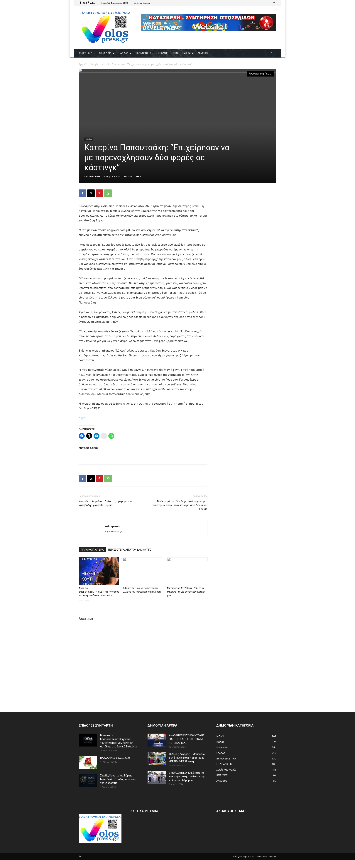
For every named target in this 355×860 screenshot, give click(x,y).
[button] (272, 53)
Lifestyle (94, 64)
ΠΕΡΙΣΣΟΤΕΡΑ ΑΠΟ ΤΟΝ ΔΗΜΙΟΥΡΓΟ (129, 549)
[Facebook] (274, 3)
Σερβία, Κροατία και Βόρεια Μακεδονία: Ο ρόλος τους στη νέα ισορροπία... (118, 779)
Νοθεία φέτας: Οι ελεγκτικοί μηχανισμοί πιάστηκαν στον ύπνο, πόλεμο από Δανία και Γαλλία (180, 505)
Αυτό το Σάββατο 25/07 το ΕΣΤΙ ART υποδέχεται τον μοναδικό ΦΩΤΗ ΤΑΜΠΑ (99, 592)
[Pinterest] (99, 193)
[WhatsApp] (108, 193)
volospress (94, 176)
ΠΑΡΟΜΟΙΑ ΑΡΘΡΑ (92, 549)
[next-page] (87, 603)
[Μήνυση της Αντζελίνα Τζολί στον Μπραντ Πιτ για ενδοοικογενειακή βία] (187, 571)
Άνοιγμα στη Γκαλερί (261, 73)
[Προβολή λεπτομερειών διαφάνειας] (208, 22)
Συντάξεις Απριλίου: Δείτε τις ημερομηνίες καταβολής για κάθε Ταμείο (106, 503)
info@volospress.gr (243, 856)
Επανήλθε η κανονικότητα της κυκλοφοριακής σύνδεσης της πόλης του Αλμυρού (187, 776)
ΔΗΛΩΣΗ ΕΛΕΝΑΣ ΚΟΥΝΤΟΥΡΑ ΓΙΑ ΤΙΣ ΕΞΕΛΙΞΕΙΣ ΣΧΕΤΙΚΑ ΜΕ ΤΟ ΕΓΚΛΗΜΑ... (187, 739)
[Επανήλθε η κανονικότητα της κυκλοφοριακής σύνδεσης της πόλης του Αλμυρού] (157, 777)
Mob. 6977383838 (266, 856)
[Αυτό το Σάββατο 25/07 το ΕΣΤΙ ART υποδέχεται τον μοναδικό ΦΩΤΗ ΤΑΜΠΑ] (99, 571)
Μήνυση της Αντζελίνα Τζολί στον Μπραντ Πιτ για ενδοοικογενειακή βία (186, 592)
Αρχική (82, 64)
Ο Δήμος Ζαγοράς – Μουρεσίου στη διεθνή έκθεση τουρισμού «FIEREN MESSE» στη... (187, 758)
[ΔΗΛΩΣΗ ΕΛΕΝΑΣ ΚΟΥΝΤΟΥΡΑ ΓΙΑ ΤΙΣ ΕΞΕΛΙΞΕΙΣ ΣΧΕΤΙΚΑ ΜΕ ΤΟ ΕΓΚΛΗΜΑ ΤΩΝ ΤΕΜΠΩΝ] (157, 740)
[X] (91, 193)
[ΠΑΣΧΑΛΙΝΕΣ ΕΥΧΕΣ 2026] (88, 762)
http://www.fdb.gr (113, 531)
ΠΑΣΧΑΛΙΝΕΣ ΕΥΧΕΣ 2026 (115, 757)
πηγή (82, 418)
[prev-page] (81, 603)
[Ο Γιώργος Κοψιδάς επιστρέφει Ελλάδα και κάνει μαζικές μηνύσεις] (143, 571)
